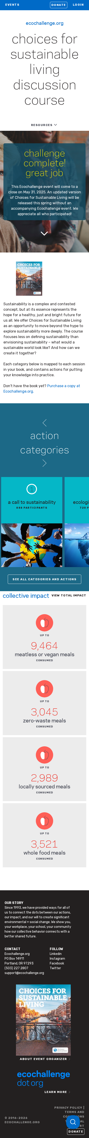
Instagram (57, 959)
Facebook (57, 963)
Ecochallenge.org (44, 23)
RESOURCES (42, 125)
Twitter (55, 968)
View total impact (69, 595)
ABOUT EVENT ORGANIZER (43, 1059)
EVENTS (12, 4)
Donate (58, 5)
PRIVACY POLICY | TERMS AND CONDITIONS (69, 1112)
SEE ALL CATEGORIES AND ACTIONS (44, 579)
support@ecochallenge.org (24, 973)
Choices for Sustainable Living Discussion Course (44, 70)
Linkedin (56, 954)
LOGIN (78, 4)
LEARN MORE (55, 1092)
